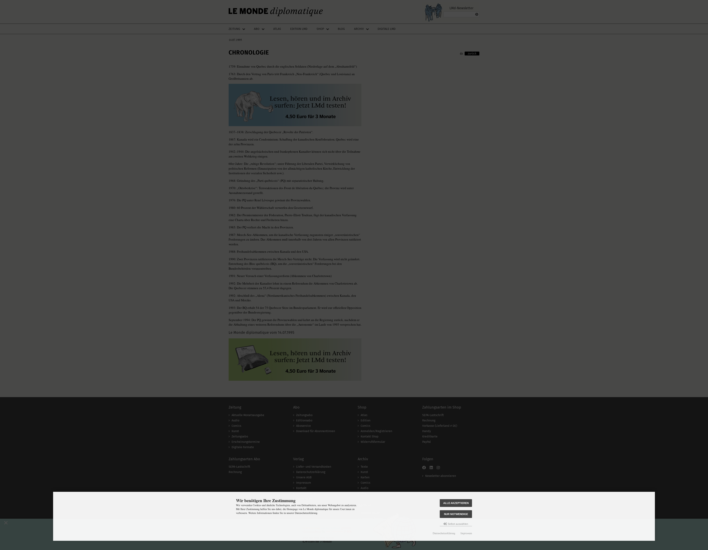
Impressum (466, 533)
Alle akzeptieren (456, 503)
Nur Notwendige (456, 514)
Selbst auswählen (457, 523)
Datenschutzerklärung (444, 533)
